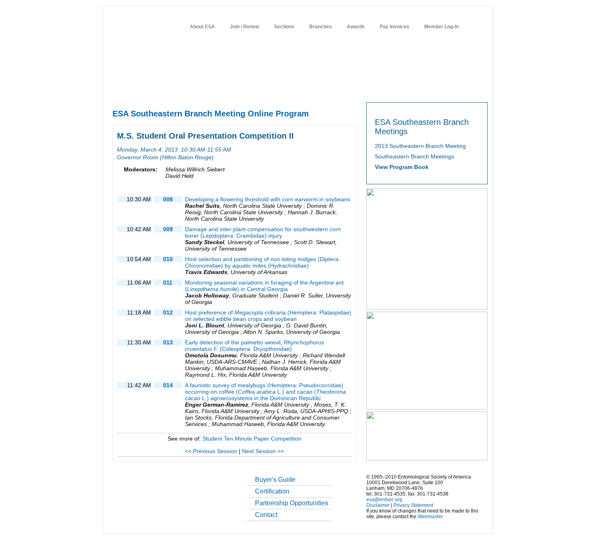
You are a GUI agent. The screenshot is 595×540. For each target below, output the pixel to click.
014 (168, 385)
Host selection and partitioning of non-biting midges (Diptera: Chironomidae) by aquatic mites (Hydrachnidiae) (262, 262)
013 (168, 342)
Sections (284, 27)
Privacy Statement (413, 505)
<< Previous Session (211, 451)
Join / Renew (244, 27)
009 (168, 229)
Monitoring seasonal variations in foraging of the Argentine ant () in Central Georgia (264, 285)
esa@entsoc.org (384, 499)
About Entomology (154, 89)
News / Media (333, 89)
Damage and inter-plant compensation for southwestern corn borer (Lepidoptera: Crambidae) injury (263, 232)
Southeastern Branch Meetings (414, 156)
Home (118, 89)
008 (168, 199)
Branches (320, 27)
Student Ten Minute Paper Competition (252, 438)
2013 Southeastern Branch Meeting (420, 146)
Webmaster (430, 516)
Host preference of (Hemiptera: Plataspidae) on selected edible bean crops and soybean (268, 315)
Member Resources (206, 89)
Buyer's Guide (275, 479)
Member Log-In (441, 27)
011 (167, 282)
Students (367, 89)
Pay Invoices (394, 27)
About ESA (202, 27)
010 (168, 259)
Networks (424, 89)
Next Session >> (263, 451)
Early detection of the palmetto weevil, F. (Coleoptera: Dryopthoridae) (254, 345)
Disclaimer (378, 505)
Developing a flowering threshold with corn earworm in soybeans (267, 199)
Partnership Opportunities (291, 503)
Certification (272, 491)
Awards (356, 27)
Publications (296, 89)
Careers (396, 89)
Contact (266, 514)
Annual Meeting (255, 89)
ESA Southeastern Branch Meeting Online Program (211, 113)
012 (168, 312)
